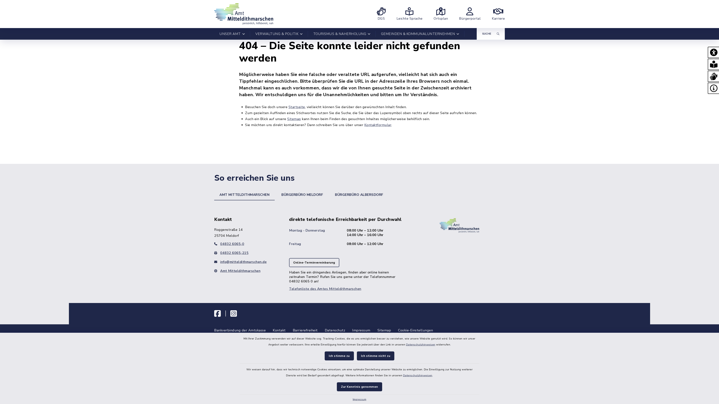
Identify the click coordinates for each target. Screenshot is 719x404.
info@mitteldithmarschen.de (243, 262)
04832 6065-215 (234, 253)
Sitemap (294, 119)
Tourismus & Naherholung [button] (339, 34)
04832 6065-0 (232, 244)
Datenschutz (335, 330)
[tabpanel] (359, 247)
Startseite (297, 107)
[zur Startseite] (243, 14)
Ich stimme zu (339, 356)
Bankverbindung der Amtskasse (240, 330)
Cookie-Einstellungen (415, 330)
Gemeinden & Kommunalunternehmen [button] (418, 34)
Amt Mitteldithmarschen (240, 271)
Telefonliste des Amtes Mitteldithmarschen (325, 289)
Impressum (359, 399)
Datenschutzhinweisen (420, 344)
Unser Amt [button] (230, 34)
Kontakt (279, 330)
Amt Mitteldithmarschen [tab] (244, 194)
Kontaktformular (378, 125)
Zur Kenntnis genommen (359, 387)
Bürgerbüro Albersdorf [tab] (359, 194)
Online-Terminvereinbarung (314, 263)
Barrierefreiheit (305, 330)
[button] (713, 52)
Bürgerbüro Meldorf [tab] (302, 194)
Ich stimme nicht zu (375, 356)
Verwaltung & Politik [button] (276, 34)
